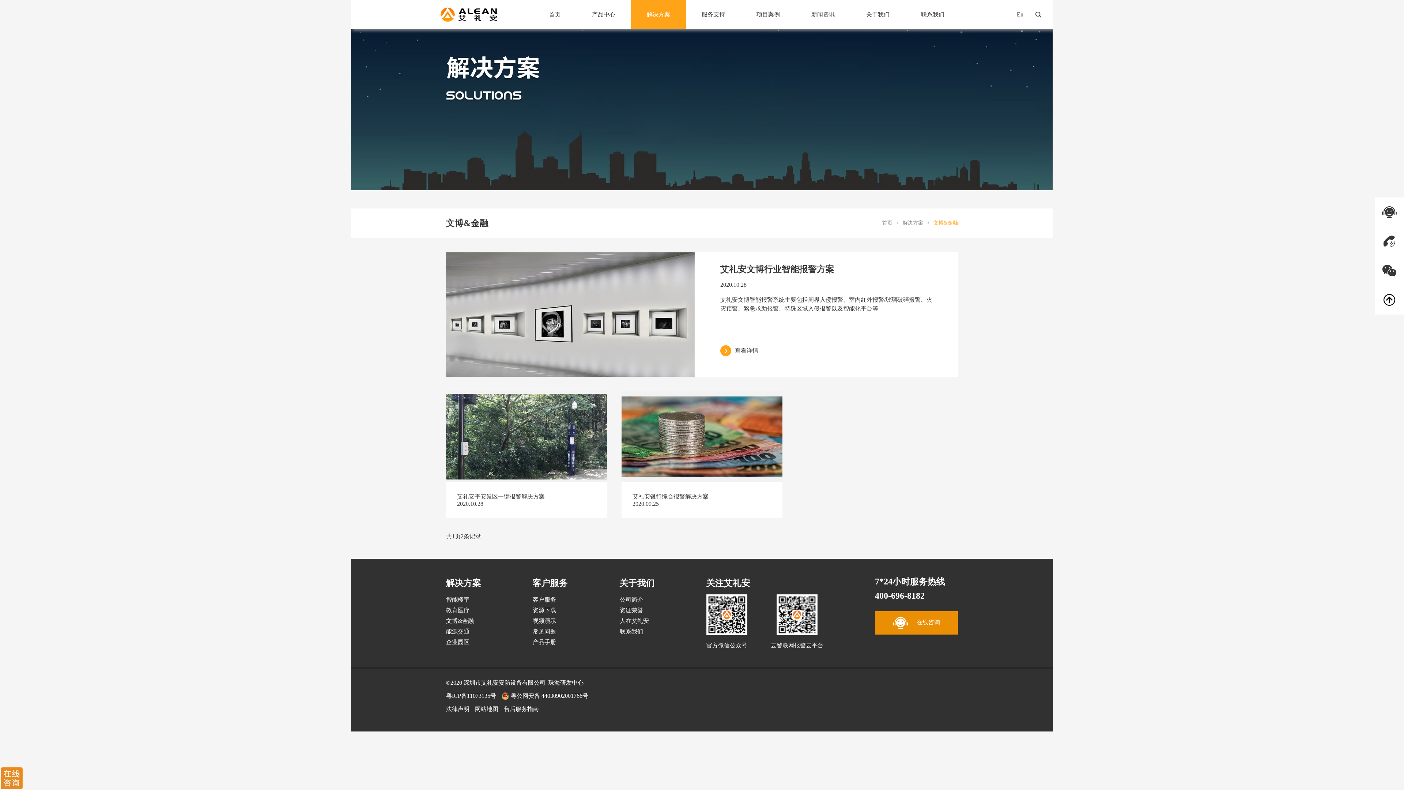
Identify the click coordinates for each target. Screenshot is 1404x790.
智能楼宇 (457, 600)
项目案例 (768, 14)
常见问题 (544, 631)
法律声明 (457, 709)
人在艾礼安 (634, 621)
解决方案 (658, 14)
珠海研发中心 (566, 683)
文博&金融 (945, 223)
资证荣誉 (631, 610)
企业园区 (457, 642)
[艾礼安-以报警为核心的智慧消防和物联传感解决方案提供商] (468, 14)
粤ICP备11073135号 (471, 696)
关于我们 (878, 14)
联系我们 (932, 14)
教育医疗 (457, 610)
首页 (555, 14)
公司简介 (631, 600)
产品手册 (544, 642)
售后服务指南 (521, 709)
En (1020, 14)
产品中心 (603, 14)
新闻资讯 (823, 14)
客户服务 (544, 600)
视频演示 (544, 621)
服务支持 (713, 14)
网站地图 (486, 709)
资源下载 (544, 610)
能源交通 (457, 631)
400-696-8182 (900, 595)
